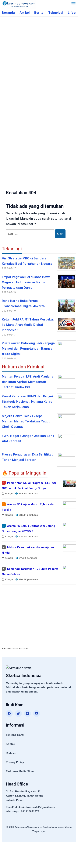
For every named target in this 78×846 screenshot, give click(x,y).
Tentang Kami (15, 734)
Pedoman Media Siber (20, 771)
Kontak (10, 743)
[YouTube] (36, 713)
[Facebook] (9, 713)
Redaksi (11, 753)
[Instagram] (27, 713)
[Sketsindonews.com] (19, 4)
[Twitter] (18, 713)
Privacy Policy (15, 762)
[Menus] (73, 4)
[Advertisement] (39, 60)
